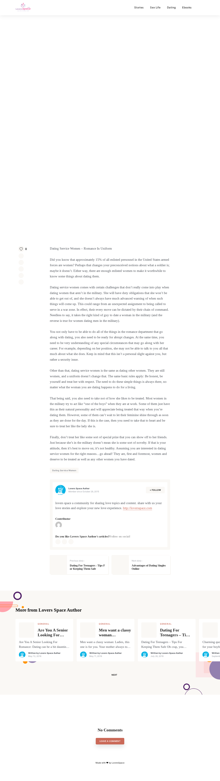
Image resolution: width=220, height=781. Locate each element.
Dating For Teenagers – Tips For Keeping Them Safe (175, 633)
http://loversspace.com (137, 508)
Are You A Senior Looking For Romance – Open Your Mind (53, 633)
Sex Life (155, 7)
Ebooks (187, 7)
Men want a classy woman (115, 632)
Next (114, 675)
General (44, 624)
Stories (139, 7)
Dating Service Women (64, 470)
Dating (171, 7)
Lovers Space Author (79, 488)
